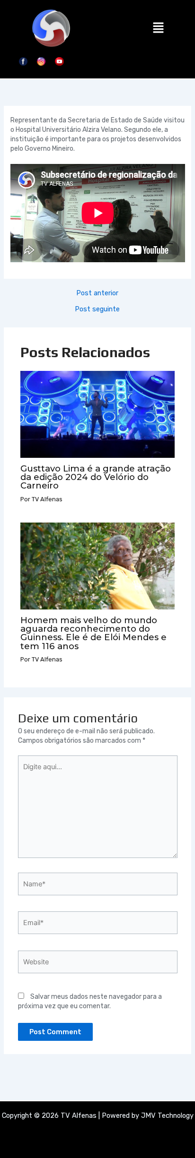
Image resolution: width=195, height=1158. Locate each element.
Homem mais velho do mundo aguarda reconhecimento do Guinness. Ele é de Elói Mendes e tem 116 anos (93, 633)
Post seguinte (97, 309)
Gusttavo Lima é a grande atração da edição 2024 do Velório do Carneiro (95, 477)
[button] (158, 28)
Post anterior (97, 293)
